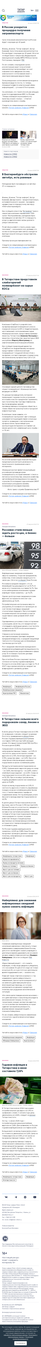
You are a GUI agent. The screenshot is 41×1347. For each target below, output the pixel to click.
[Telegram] (16, 1197)
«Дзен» (25, 114)
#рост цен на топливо (11, 869)
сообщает (22, 580)
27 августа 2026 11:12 (33, 524)
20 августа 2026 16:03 (32, 713)
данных (32, 1115)
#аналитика (24, 693)
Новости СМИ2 (10, 154)
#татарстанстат (9, 1180)
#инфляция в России (23, 686)
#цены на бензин (27, 866)
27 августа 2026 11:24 (32, 275)
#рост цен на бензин (10, 873)
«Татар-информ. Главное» (18, 108)
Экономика (5, 275)
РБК (23, 60)
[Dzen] (25, 1197)
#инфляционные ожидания (12, 690)
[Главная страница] (21, 10)
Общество (5, 22)
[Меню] (37, 10)
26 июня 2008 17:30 (33, 170)
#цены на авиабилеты (11, 859)
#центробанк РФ (9, 693)
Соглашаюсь (20, 1343)
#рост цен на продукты (11, 876)
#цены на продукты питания (13, 863)
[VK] (6, 1197)
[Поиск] (3, 10)
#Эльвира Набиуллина (11, 1041)
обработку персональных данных (16, 1335)
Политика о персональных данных (13, 1308)
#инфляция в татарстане (12, 856)
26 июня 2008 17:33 (33, 23)
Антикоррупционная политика (12, 1312)
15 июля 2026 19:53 (33, 1061)
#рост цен (29, 876)
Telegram (33, 114)
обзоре (26, 736)
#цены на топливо (9, 866)
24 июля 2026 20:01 (33, 896)
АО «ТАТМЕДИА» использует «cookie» (13, 1316)
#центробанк (29, 1041)
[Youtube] (34, 1197)
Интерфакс (27, 211)
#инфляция (7, 686)
